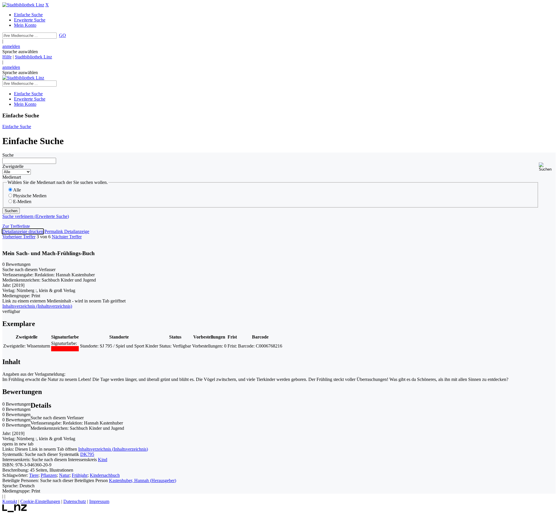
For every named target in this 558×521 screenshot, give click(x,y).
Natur (64, 475)
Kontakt (9, 501)
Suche (8, 155)
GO (62, 35)
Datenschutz (74, 501)
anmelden (11, 46)
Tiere (33, 475)
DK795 (87, 454)
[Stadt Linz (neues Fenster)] (14, 510)
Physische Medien (29, 195)
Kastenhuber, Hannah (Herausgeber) (142, 480)
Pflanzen (49, 475)
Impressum (99, 501)
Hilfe (7, 56)
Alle (17, 189)
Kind (102, 459)
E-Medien (22, 201)
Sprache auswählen (20, 51)
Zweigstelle (13, 166)
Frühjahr (79, 475)
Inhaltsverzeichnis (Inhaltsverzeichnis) (113, 449)
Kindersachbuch (105, 475)
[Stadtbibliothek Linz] (23, 4)
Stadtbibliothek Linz (33, 56)
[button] (547, 166)
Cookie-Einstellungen (40, 501)
